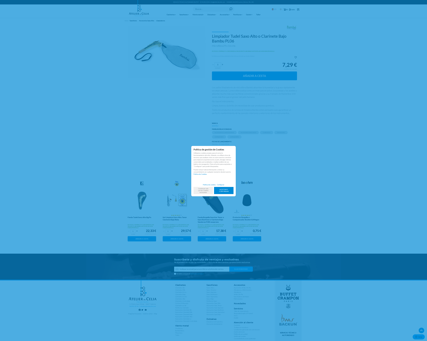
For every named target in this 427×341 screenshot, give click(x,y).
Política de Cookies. (200, 174)
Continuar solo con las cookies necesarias (203, 190)
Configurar (220, 185)
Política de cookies (209, 185)
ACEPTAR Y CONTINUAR (224, 190)
